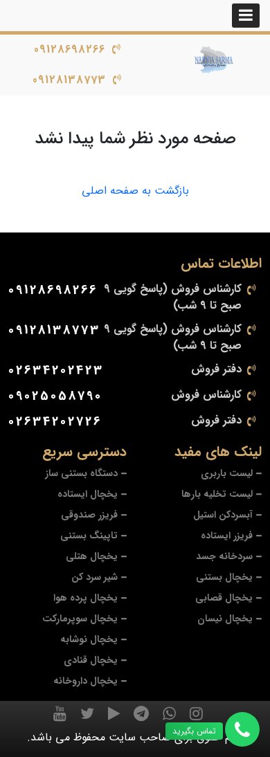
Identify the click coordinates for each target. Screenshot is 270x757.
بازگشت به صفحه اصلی (135, 191)
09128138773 (69, 80)
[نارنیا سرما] (214, 60)
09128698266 (69, 49)
